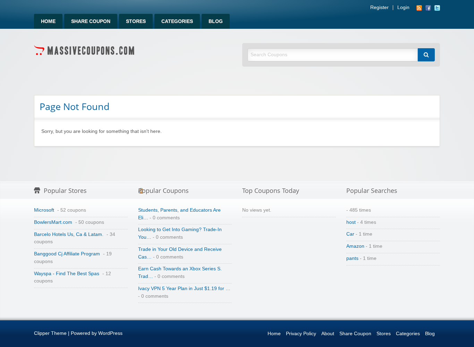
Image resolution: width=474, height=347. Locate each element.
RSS (419, 8)
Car (350, 234)
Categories (177, 21)
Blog (216, 21)
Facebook (428, 8)
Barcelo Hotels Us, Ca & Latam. (68, 234)
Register (379, 7)
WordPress (110, 333)
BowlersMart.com (53, 222)
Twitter (437, 8)
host (351, 222)
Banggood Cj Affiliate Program (67, 253)
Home (48, 21)
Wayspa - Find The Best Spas (66, 273)
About (327, 333)
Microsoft (44, 210)
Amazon (355, 246)
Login (403, 7)
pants (352, 258)
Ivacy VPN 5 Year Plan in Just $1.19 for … (184, 288)
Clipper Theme (50, 333)
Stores (136, 21)
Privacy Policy (301, 333)
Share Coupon (90, 21)
